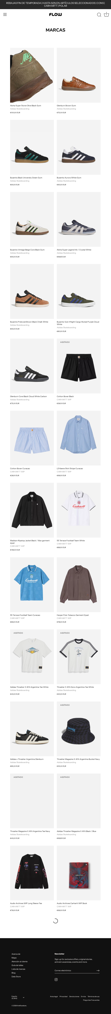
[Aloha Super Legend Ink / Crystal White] (79, 219)
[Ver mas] (55, 921)
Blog (13, 973)
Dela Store (16, 976)
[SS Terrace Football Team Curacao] (32, 584)
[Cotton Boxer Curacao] (32, 438)
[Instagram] (56, 979)
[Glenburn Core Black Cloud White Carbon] (32, 366)
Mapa (14, 958)
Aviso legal (54, 996)
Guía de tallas (17, 965)
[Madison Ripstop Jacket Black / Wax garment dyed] (32, 510)
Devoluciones (74, 996)
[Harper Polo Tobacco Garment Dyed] (79, 584)
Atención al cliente (19, 961)
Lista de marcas (18, 969)
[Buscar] (99, 15)
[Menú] (5, 14)
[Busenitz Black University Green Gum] (32, 147)
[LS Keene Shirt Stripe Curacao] (79, 438)
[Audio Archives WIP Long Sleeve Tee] (32, 873)
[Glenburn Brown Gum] (79, 75)
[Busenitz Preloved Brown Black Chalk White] (32, 291)
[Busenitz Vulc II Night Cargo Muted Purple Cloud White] (79, 291)
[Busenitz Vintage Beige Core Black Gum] (32, 219)
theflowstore (21, 1006)
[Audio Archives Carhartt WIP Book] (79, 873)
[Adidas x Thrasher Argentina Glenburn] (32, 728)
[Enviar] (98, 970)
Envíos (83, 996)
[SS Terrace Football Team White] (79, 510)
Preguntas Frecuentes (91, 1000)
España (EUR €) (14, 997)
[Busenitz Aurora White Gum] (79, 147)
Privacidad (63, 996)
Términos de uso (93, 996)
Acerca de (16, 954)
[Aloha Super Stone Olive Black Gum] (32, 75)
